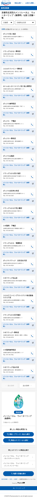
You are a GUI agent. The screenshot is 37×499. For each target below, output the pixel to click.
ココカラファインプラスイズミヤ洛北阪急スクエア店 (18, 296)
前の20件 (11, 385)
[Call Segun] (32, 37)
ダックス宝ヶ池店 (9, 34)
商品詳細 (18, 412)
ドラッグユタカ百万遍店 (12, 315)
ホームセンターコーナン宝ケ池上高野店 (17, 86)
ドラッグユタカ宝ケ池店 (12, 173)
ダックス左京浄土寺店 (11, 191)
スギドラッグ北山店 (10, 278)
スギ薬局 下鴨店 (9, 226)
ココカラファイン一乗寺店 (12, 69)
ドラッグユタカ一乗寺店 (12, 51)
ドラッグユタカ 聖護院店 (12, 243)
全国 (10, 479)
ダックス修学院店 (9, 103)
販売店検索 (4, 479)
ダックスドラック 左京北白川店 (15, 260)
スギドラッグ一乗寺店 (11, 332)
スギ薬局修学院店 (9, 350)
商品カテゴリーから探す (19, 440)
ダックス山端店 (8, 156)
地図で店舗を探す (19, 473)
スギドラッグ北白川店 (11, 367)
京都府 (15, 479)
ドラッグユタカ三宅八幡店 (12, 208)
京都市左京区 (21, 22)
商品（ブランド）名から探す (19, 434)
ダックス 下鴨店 (9, 121)
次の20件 (26, 385)
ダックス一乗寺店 (9, 138)
